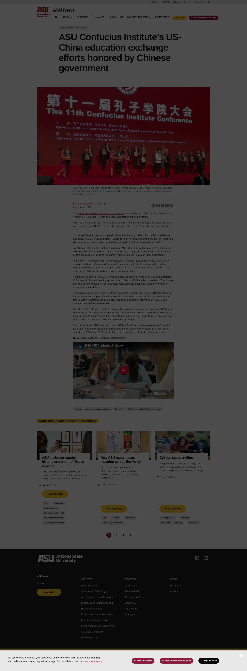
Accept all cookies (143, 660)
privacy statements (92, 661)
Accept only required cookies (176, 660)
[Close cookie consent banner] (241, 656)
